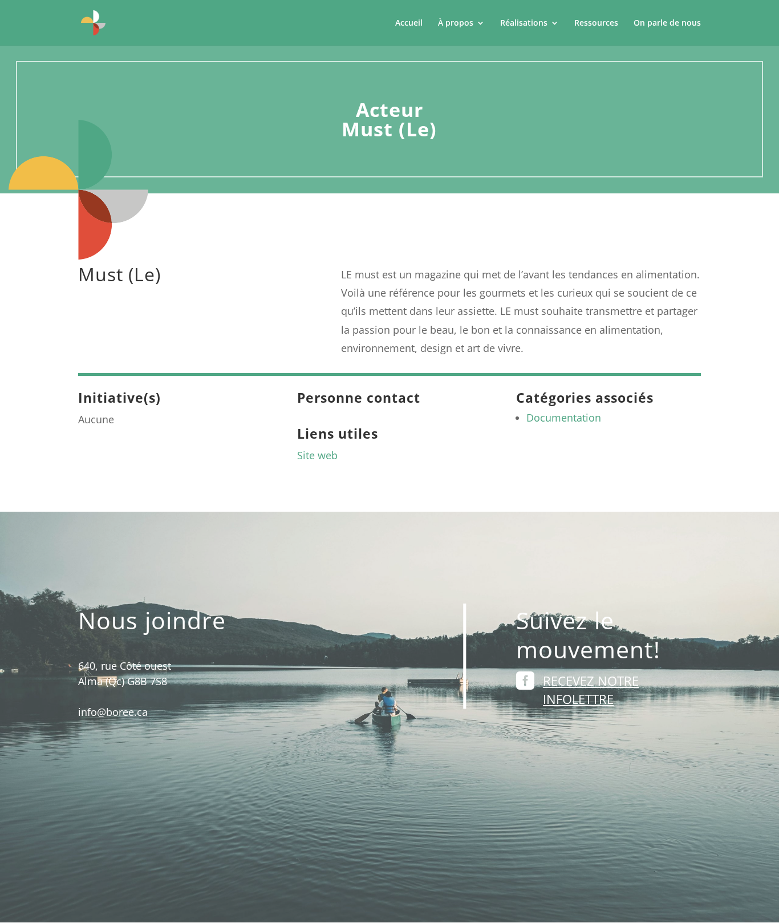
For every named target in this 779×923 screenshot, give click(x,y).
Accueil (409, 23)
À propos (455, 23)
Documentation (563, 417)
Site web (317, 455)
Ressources (596, 23)
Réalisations (523, 23)
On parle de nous (667, 23)
